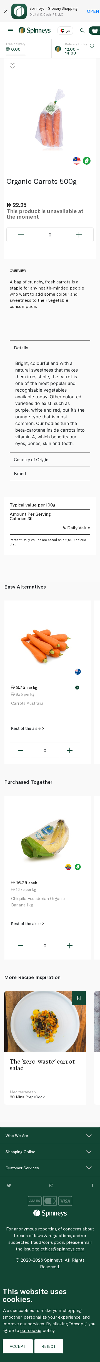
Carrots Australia (27, 703)
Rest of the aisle (26, 728)
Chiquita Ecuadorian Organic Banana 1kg (38, 901)
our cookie (30, 1330)
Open (93, 11)
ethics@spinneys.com (62, 1248)
